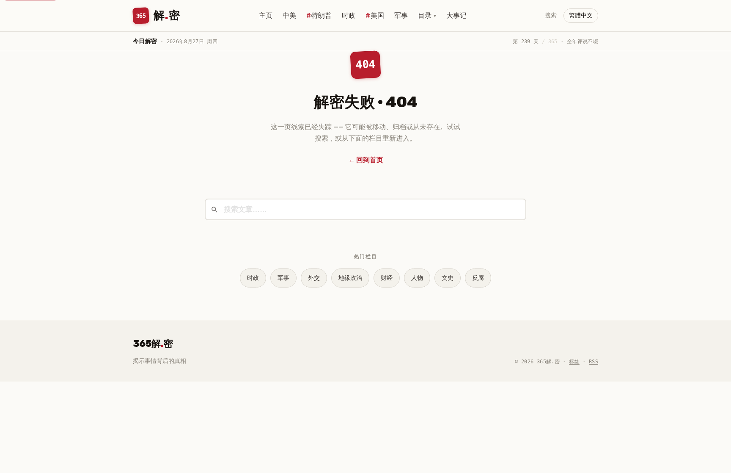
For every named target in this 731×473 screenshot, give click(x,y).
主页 (265, 15)
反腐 (478, 278)
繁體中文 (581, 15)
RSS (593, 362)
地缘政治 (350, 278)
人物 (417, 278)
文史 (447, 278)
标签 (574, 362)
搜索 (551, 15)
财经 (387, 278)
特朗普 (321, 15)
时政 (348, 15)
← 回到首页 (365, 160)
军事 (401, 15)
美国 (377, 15)
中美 (289, 15)
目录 (427, 15)
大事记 (456, 15)
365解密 (153, 343)
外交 (314, 278)
